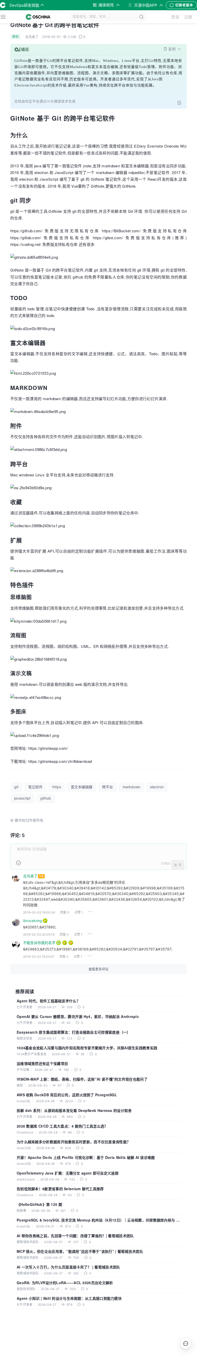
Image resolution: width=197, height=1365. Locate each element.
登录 (175, 17)
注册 (188, 17)
